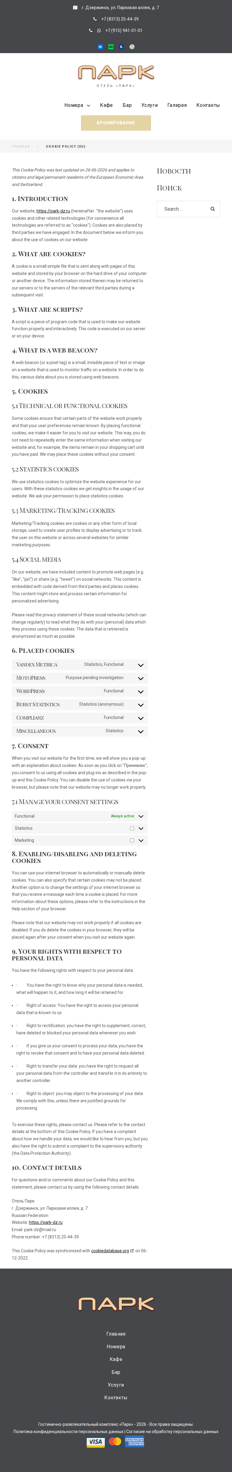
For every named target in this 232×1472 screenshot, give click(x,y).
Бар (127, 105)
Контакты (208, 105)
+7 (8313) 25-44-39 (120, 19)
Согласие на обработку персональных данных (172, 1431)
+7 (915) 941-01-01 (124, 30)
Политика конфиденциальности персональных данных (69, 1431)
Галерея (177, 105)
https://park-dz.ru (53, 211)
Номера (73, 105)
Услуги (149, 105)
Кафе (106, 105)
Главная (21, 146)
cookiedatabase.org (110, 1250)
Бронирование (116, 122)
